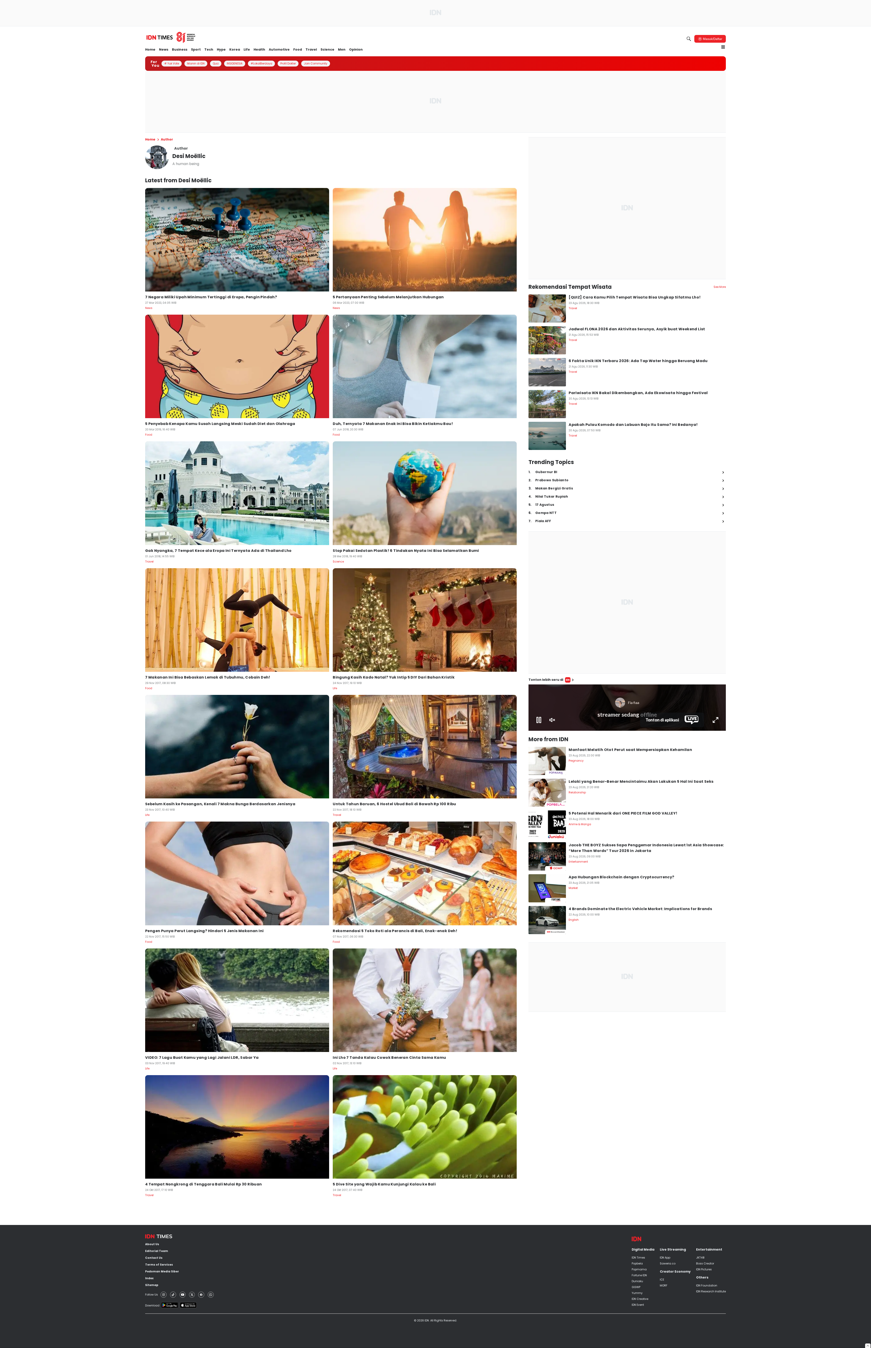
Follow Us (151, 1294)
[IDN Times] (171, 37)
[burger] (723, 46)
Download (152, 1305)
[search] (689, 39)
